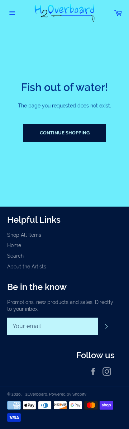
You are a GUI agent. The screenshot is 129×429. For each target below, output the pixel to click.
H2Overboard (35, 394)
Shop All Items (24, 235)
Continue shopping (65, 132)
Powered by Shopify (67, 394)
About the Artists (26, 266)
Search (15, 256)
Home (14, 245)
